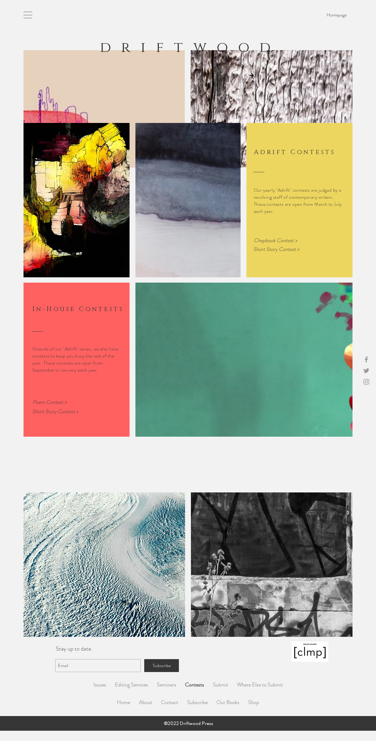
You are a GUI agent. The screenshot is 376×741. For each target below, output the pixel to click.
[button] (28, 15)
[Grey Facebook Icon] (366, 359)
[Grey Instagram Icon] (366, 382)
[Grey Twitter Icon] (366, 370)
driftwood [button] (190, 48)
